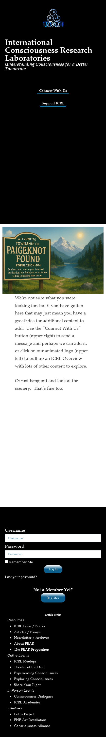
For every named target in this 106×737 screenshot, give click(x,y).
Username (15, 530)
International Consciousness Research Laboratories (48, 50)
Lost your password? (21, 577)
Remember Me (20, 561)
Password (14, 546)
